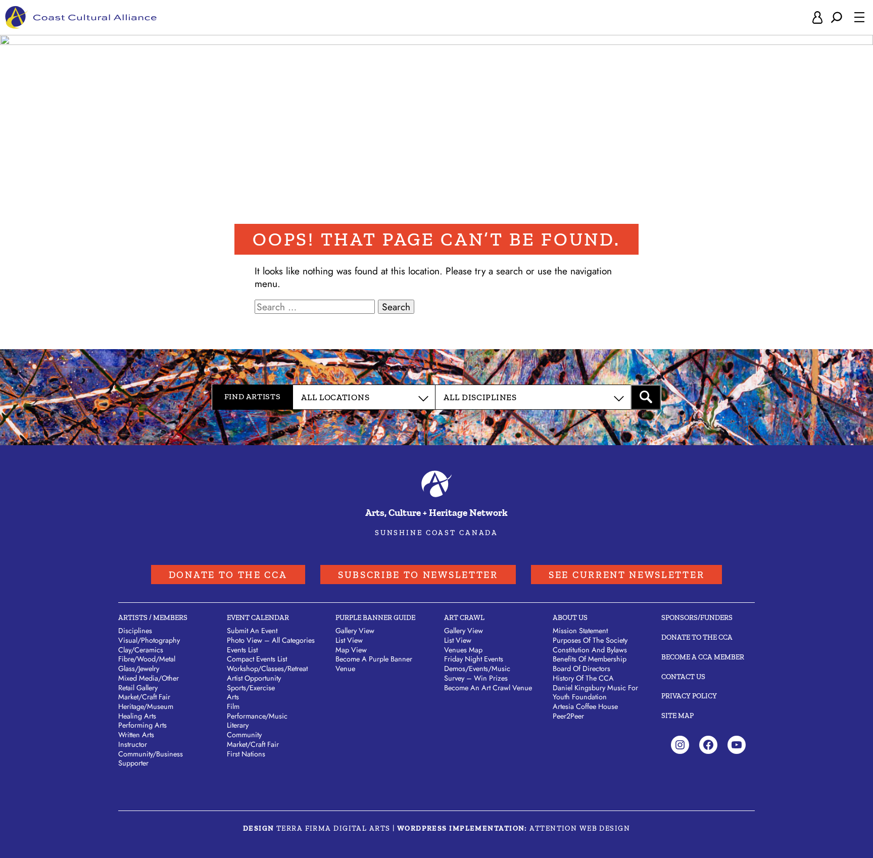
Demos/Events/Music (477, 668)
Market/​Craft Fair (144, 697)
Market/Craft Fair (253, 744)
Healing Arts (137, 716)
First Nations (246, 754)
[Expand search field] (837, 17)
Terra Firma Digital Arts (333, 828)
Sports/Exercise (251, 688)
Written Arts (136, 735)
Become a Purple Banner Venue (373, 664)
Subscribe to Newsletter (418, 575)
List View (349, 640)
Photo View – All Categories (271, 640)
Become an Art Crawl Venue (488, 688)
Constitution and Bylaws (590, 650)
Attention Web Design (579, 828)
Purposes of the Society (590, 640)
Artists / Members (152, 617)
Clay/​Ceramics (140, 650)
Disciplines (135, 631)
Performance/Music (257, 716)
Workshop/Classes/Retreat (267, 668)
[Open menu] (859, 17)
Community (244, 735)
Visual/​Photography (149, 640)
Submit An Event (252, 631)
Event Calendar (258, 617)
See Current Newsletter (626, 575)
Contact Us (683, 676)
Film (233, 706)
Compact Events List (257, 659)
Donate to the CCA (228, 575)
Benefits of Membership (589, 659)
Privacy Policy (689, 695)
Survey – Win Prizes (476, 678)
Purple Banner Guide (375, 617)
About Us (570, 617)
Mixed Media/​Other (148, 678)
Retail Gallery (138, 688)
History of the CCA (583, 678)
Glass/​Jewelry (138, 668)
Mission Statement (580, 631)
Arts (233, 697)
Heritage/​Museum (145, 706)
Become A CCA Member (702, 656)
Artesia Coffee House (585, 706)
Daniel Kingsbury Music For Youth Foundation (595, 692)
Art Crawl (464, 617)
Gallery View (354, 631)
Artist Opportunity (254, 678)
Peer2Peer (568, 716)
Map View (351, 650)
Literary (238, 725)
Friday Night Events (473, 659)
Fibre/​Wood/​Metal (146, 659)
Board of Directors (581, 668)
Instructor (132, 744)
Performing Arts (142, 725)
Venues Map (463, 650)
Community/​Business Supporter (150, 759)
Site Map (677, 715)
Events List (242, 650)
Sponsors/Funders (697, 617)
